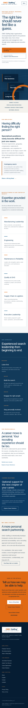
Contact (3, 680)
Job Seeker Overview (7, 660)
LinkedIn (4, 682)
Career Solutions (5, 668)
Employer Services (6, 648)
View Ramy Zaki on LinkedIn (11, 563)
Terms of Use (5, 692)
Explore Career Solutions (8, 464)
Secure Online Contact (14, 612)
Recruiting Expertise (6, 651)
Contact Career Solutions (14, 607)
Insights (4, 677)
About (3, 675)
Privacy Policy (5, 689)
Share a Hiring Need (9, 178)
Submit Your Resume (7, 663)
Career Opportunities (6, 665)
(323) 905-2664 (14, 615)
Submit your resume (7, 462)
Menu (24, 3)
